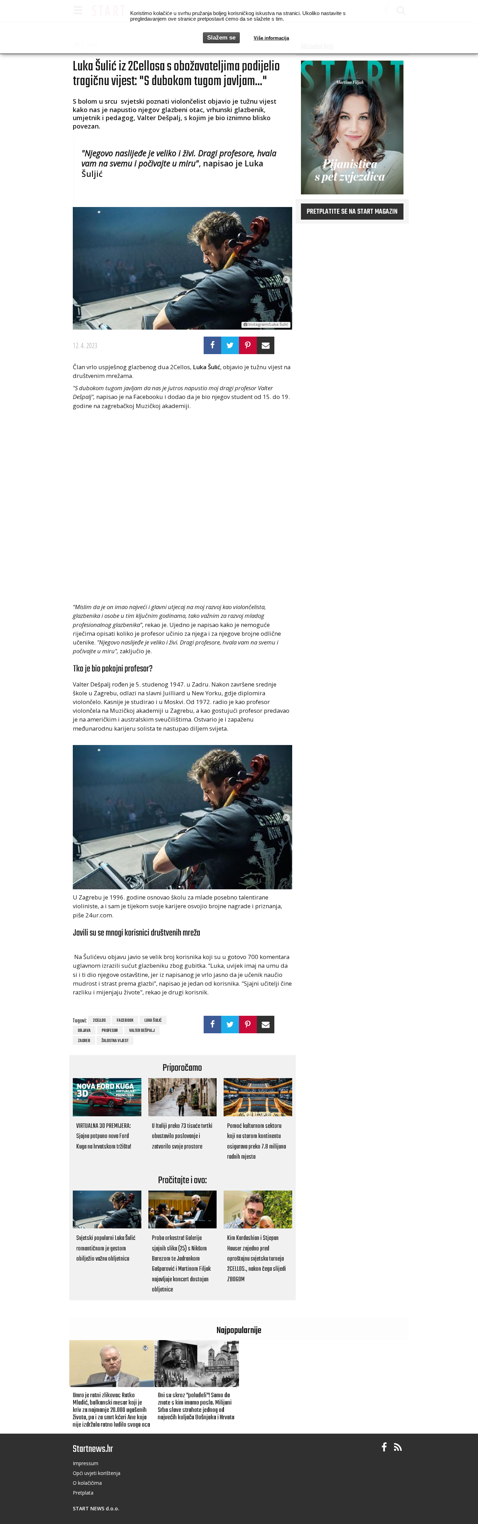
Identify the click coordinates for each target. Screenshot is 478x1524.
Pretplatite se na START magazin (352, 212)
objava (84, 1030)
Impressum (85, 1463)
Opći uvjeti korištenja (96, 1473)
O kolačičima (87, 1483)
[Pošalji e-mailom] (266, 345)
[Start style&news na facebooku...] (384, 1447)
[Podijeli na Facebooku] (213, 345)
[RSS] (398, 1447)
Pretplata (83, 1492)
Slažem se (221, 37)
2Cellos (99, 1020)
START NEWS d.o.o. (96, 1508)
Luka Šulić (153, 1020)
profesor (110, 1030)
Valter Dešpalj (142, 1030)
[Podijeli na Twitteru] (230, 345)
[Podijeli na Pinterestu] (248, 345)
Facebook (125, 1020)
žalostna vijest (114, 1040)
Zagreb (84, 1040)
